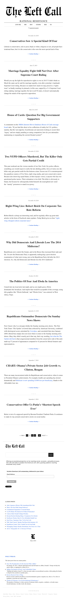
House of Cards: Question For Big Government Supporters (33, 117)
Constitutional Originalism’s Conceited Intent (18, 509)
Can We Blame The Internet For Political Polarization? (21, 511)
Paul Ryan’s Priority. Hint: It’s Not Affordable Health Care (22, 518)
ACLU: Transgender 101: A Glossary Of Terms (19, 528)
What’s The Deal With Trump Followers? (17, 507)
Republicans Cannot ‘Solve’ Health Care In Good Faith (21, 524)
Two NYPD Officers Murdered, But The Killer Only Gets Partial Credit (33, 158)
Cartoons (27, 594)
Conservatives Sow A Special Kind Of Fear (33, 41)
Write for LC (44, 594)
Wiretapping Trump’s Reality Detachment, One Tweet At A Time (23, 526)
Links (12, 596)
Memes (31, 594)
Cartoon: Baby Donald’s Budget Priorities (17, 514)
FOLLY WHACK (10, 556)
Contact (39, 594)
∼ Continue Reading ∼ (33, 54)
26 (39, 435)
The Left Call (36, 590)
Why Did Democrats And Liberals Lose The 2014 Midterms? (33, 244)
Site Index (19, 596)
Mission (18, 594)
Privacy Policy (6, 596)
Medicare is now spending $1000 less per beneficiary (34, 380)
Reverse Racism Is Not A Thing (15, 575)
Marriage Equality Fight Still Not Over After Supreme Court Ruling (33, 73)
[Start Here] (18, 24)
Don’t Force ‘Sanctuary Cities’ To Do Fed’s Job (19, 520)
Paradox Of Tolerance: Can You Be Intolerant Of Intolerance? (22, 580)
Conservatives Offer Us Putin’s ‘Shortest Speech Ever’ (33, 406)
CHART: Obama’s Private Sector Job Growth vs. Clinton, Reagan (33, 367)
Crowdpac (33, 331)
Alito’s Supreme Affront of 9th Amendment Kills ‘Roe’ (21, 505)
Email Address (11, 474)
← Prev (22, 435)
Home (25, 24)
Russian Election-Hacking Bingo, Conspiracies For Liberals (22, 516)
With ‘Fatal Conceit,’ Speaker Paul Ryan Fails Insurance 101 (22, 522)
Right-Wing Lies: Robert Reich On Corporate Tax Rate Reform (33, 208)
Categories (38, 24)
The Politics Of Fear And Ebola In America (33, 281)
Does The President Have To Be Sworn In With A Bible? (21, 564)
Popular (55, 594)
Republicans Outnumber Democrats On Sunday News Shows (33, 318)
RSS (51, 24)
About (31, 24)
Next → (44, 435)
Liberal (22, 594)
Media (45, 24)
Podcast (35, 594)
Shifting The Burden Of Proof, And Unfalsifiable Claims (21, 569)
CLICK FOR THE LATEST (34, 28)
